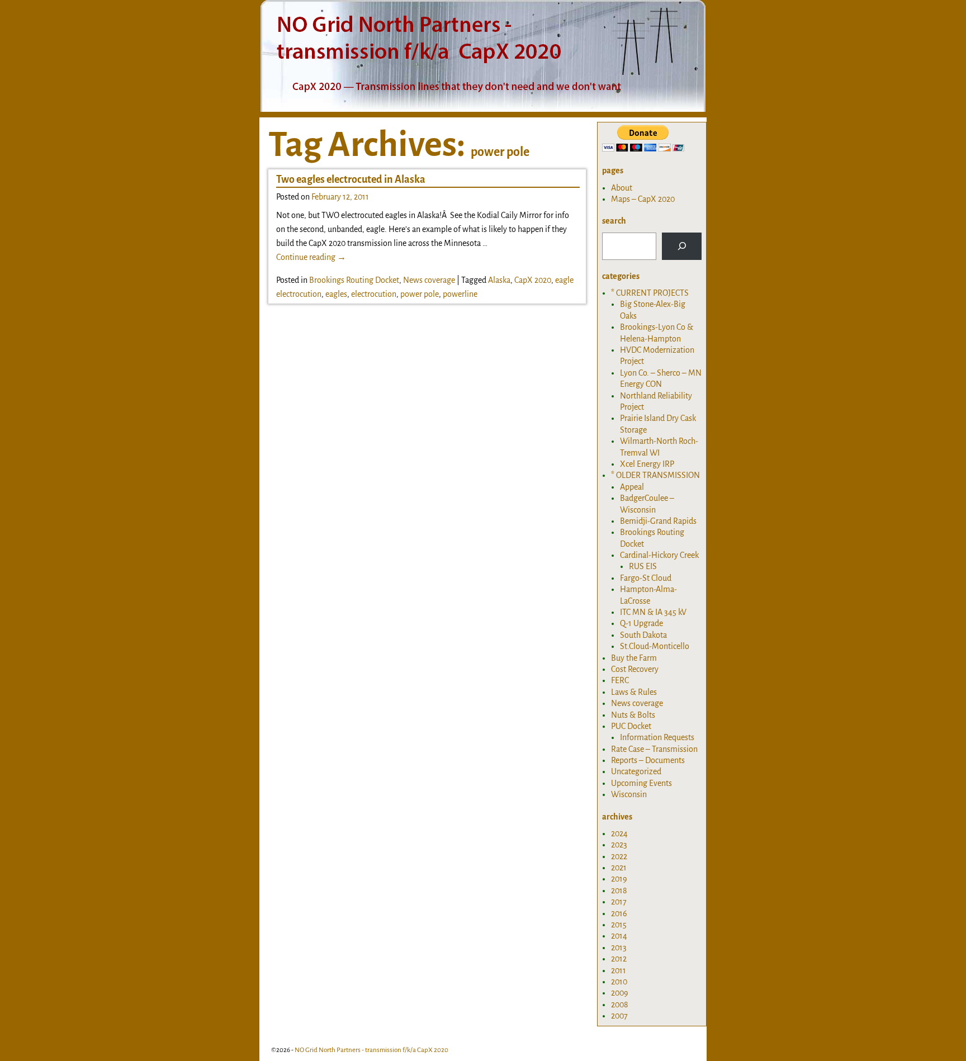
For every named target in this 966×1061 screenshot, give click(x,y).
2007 (619, 1015)
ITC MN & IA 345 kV (653, 612)
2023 (619, 844)
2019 (619, 878)
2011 (618, 970)
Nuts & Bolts (633, 715)
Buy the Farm (634, 657)
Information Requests (657, 737)
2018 (619, 890)
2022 (619, 856)
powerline (460, 294)
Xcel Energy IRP (647, 464)
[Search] (682, 246)
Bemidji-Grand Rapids (658, 521)
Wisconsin (629, 794)
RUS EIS (643, 566)
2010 (619, 981)
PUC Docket (631, 726)
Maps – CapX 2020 (643, 199)
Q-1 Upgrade (641, 623)
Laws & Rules (634, 692)
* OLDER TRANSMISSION (655, 475)
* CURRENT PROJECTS (650, 292)
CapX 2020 (532, 280)
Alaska (499, 280)
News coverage (429, 280)
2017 (619, 901)
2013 (619, 947)
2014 (619, 935)
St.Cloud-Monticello (654, 646)
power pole (419, 294)
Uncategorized (636, 771)
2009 (619, 992)
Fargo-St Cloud (645, 578)
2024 (619, 833)
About (621, 187)
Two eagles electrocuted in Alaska (350, 179)
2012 (619, 958)
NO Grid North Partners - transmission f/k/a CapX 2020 (371, 1050)
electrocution (373, 294)
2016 (619, 913)
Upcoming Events (641, 783)
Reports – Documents (648, 760)
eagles (336, 294)
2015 (619, 924)
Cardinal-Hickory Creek (659, 555)
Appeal (632, 486)
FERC (620, 680)
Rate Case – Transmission (654, 749)
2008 (619, 1004)
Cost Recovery (635, 669)
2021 (619, 867)
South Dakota (643, 635)
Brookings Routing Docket (354, 280)
